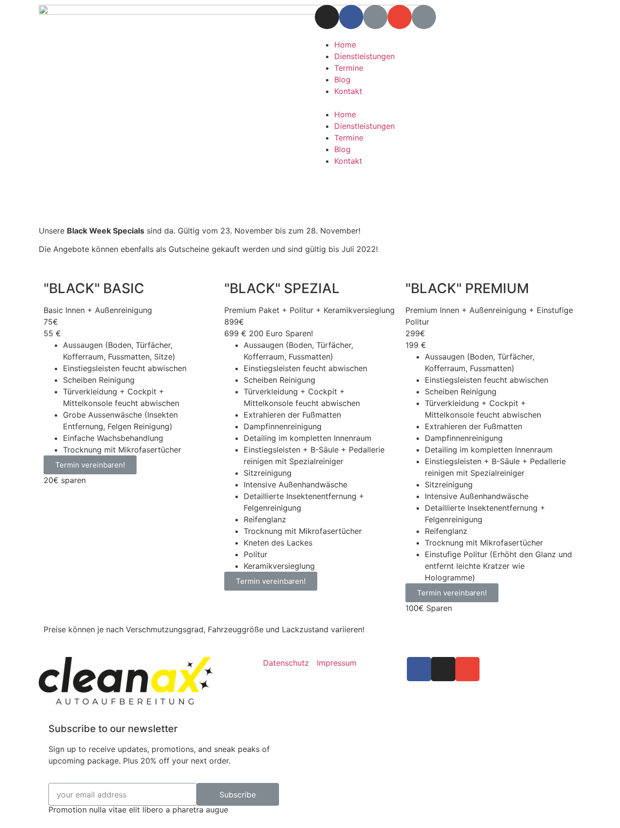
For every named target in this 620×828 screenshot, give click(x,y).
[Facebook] (351, 17)
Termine (348, 68)
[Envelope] (400, 17)
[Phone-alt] (424, 17)
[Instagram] (327, 17)
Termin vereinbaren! (90, 464)
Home (345, 44)
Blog (342, 79)
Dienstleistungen (364, 56)
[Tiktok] (375, 17)
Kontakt (348, 91)
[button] (448, 103)
